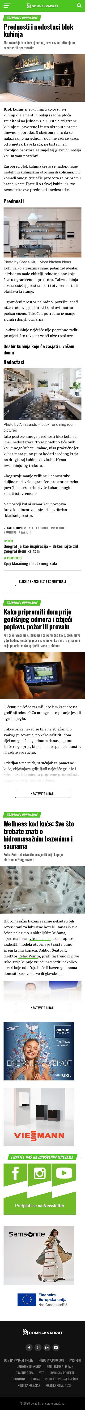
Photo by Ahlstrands (20, 424)
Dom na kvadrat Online (18, 1360)
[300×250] (39, 1144)
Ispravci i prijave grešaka (61, 1379)
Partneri (75, 1360)
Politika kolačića (29, 1385)
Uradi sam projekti (62, 1373)
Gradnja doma (25, 1373)
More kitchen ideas (55, 262)
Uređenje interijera (29, 1366)
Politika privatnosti (59, 1385)
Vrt (41, 1373)
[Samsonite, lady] (39, 1283)
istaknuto (60, 528)
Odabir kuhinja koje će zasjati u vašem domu (39, 349)
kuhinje (10, 532)
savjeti (26, 532)
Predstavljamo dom (51, 1360)
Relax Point (28, 956)
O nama (35, 1379)
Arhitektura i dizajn (60, 1366)
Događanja (18, 1379)
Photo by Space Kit (19, 262)
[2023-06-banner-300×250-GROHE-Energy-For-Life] (39, 1078)
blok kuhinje (39, 528)
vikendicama (40, 938)
